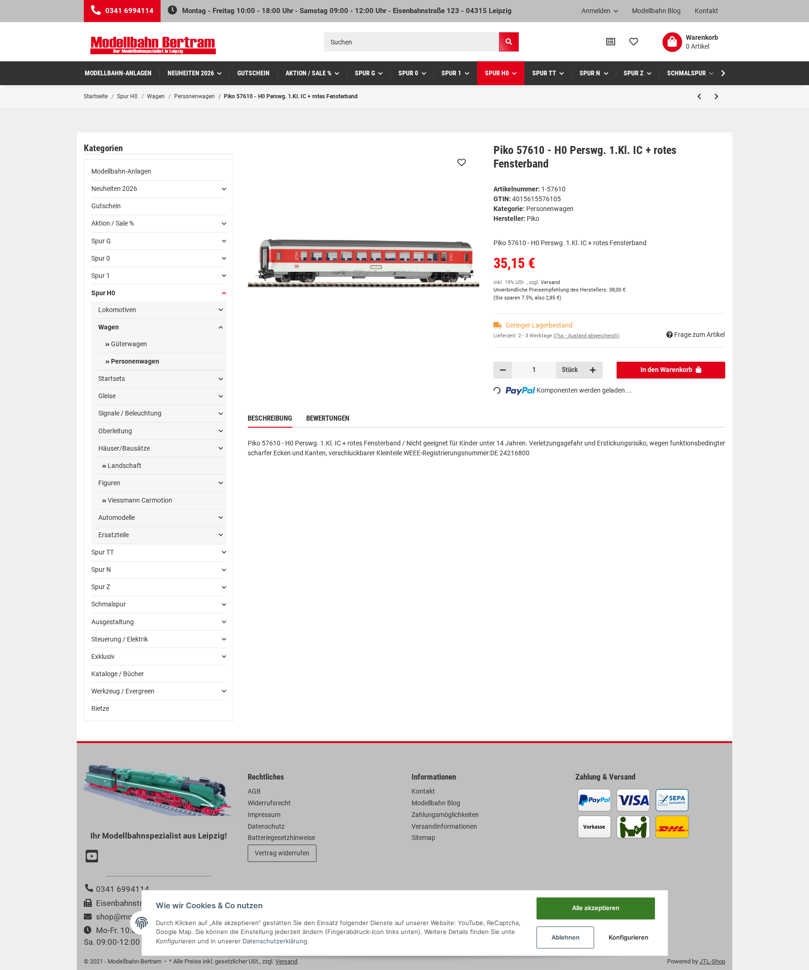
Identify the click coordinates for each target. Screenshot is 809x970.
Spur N (101, 569)
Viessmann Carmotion (139, 500)
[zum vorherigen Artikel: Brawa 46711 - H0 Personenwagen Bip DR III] (699, 96)
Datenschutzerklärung (275, 941)
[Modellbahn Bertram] (153, 46)
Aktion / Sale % (112, 223)
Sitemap (423, 837)
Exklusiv (103, 656)
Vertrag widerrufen (282, 853)
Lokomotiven (117, 310)
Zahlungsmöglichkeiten (445, 814)
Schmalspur (108, 604)
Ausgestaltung (112, 622)
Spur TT (102, 552)
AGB (254, 791)
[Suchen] (509, 41)
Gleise (107, 396)
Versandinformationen (444, 826)
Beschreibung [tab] (270, 418)
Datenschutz (266, 826)
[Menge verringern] (502, 370)
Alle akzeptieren (595, 908)
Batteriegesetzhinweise (281, 837)
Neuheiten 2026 (114, 188)
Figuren (109, 483)
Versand (550, 282)
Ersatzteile (113, 535)
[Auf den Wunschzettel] (462, 162)
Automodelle (116, 517)
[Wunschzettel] (633, 42)
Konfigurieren (628, 937)
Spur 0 (100, 258)
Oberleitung (115, 431)
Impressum (264, 814)
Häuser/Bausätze (124, 448)
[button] (599, 11)
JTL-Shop (712, 961)
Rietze (100, 708)
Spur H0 (103, 293)
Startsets (111, 378)
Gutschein (106, 206)
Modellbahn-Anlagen (121, 171)
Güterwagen (128, 344)
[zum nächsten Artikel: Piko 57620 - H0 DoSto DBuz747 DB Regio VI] (716, 96)
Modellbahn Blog (656, 11)
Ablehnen (566, 937)
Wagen (108, 327)
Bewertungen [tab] (327, 418)
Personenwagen (550, 208)
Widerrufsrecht (269, 803)
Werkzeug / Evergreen (122, 691)
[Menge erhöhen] (592, 370)
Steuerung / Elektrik (119, 639)
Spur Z (100, 587)
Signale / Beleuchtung (130, 413)
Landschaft (123, 465)
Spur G (101, 241)
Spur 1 (100, 275)
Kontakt (706, 11)
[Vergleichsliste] (610, 42)
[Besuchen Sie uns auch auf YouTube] (93, 857)
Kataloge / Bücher (117, 674)
